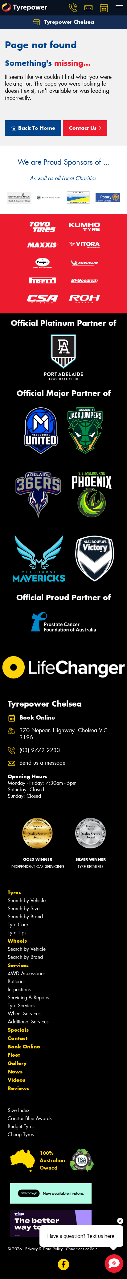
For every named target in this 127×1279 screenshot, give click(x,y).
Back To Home (36, 128)
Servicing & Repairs (28, 997)
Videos (16, 1080)
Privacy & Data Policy (44, 1248)
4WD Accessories (26, 973)
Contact (17, 1038)
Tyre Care (18, 924)
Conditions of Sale (82, 1248)
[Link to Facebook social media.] (63, 1264)
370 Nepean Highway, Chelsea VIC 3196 (63, 734)
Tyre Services (21, 1005)
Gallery (17, 1063)
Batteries (16, 981)
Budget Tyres (21, 1126)
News (15, 1071)
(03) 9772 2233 (39, 750)
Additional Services (28, 1021)
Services (18, 965)
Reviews (18, 1088)
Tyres (14, 892)
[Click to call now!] (73, 7)
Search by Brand (25, 916)
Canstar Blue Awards (29, 1118)
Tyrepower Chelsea (68, 22)
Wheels (17, 940)
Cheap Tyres (21, 1134)
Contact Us (83, 128)
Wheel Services (24, 1013)
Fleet (14, 1055)
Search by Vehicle (27, 900)
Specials (18, 1029)
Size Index (19, 1110)
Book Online (24, 1046)
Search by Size (23, 908)
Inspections (19, 989)
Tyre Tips (17, 932)
